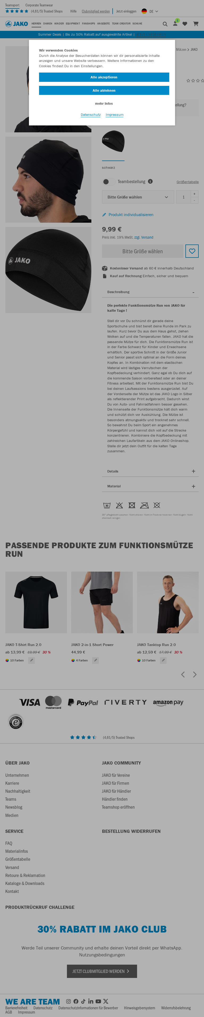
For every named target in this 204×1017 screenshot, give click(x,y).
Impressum (115, 114)
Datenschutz (91, 114)
